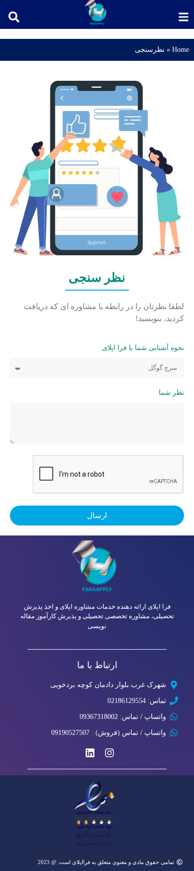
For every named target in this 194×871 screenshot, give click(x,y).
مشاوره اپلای (77, 606)
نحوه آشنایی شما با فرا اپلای (143, 348)
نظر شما (171, 392)
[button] (13, 16)
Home (180, 49)
